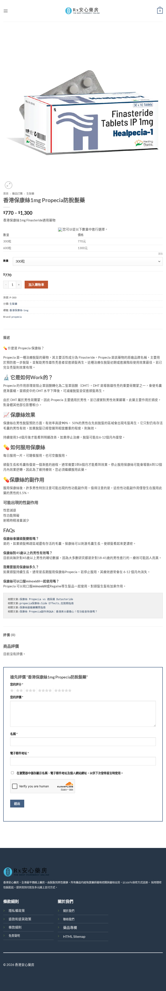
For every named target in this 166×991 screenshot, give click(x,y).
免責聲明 (14, 935)
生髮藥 (30, 193)
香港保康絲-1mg (19, 310)
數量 (5, 260)
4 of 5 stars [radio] (44, 690)
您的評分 (16, 684)
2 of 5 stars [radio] (19, 690)
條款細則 (15, 927)
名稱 (14, 734)
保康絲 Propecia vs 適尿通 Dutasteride (46, 599)
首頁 (5, 193)
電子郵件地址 (19, 753)
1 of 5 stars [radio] (11, 690)
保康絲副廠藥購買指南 (33, 607)
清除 (160, 253)
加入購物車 (36, 284)
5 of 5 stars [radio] (62, 690)
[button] (5, 11)
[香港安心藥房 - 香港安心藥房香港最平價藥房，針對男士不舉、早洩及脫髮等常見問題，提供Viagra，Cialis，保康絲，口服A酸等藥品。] (83, 10)
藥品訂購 (17, 193)
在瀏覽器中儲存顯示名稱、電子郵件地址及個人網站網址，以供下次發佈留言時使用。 (70, 773)
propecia (16, 316)
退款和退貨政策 (20, 919)
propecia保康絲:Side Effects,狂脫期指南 (47, 603)
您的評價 (16, 697)
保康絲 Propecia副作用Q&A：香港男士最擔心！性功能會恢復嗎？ (58, 611)
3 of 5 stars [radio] (30, 690)
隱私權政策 (17, 910)
